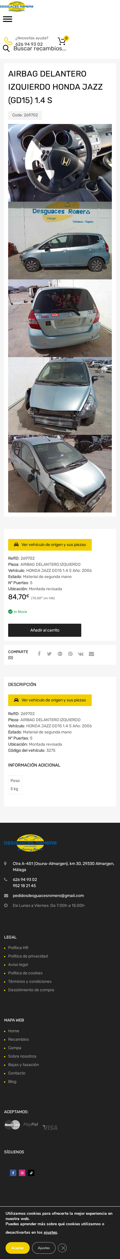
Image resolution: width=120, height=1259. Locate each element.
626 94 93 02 (29, 44)
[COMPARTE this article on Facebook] (38, 654)
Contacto (16, 1073)
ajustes (50, 1232)
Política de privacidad (28, 956)
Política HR (18, 947)
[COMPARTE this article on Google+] (59, 654)
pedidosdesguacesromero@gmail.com (48, 895)
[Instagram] (22, 1173)
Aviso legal (18, 964)
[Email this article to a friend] (90, 654)
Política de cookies (25, 973)
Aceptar (17, 1248)
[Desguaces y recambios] (29, 6)
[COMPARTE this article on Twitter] (48, 654)
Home (13, 1031)
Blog (12, 1081)
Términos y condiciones (30, 981)
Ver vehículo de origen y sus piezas (54, 544)
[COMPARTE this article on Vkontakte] (80, 654)
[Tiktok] (31, 1173)
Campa (14, 1047)
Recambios (18, 1039)
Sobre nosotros (22, 1056)
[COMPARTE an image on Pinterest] (69, 654)
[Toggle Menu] (7, 21)
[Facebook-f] (13, 1173)
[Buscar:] (51, 49)
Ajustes (44, 1248)
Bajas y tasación (23, 1064)
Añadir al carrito (44, 630)
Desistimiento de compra (31, 989)
